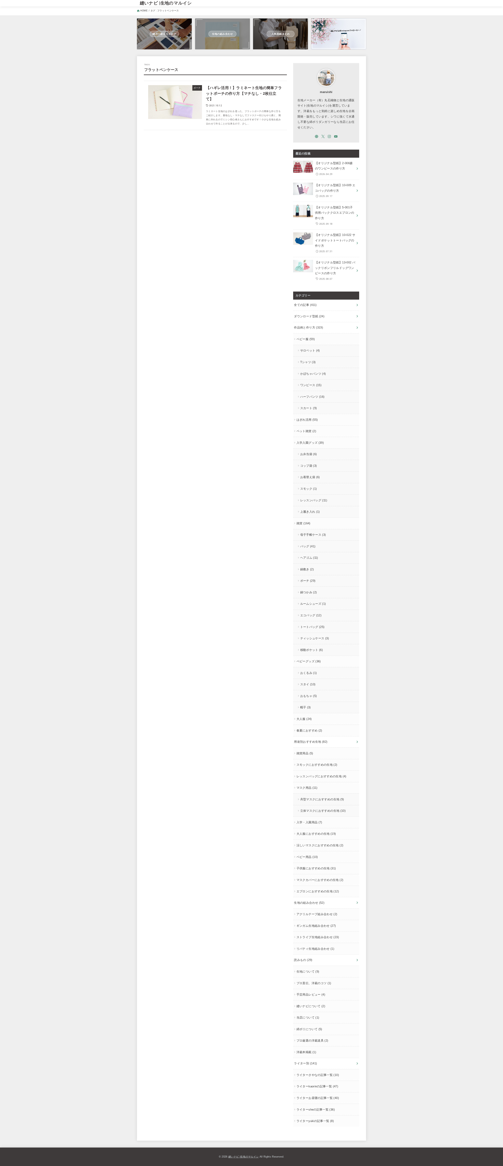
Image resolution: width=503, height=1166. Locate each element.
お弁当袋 (308, 454)
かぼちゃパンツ (313, 373)
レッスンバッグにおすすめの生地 (321, 776)
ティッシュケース (314, 638)
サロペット (310, 350)
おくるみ (308, 673)
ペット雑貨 (306, 431)
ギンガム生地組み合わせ (316, 925)
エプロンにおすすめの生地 (317, 891)
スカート (308, 408)
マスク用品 (307, 787)
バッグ (308, 546)
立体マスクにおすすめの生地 (323, 810)
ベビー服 (305, 339)
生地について (307, 971)
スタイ (308, 684)
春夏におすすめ (309, 730)
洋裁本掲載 (306, 1052)
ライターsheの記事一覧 (315, 1109)
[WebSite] (316, 136)
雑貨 (303, 523)
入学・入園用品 (309, 822)
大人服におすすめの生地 (316, 833)
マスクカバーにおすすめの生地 (319, 880)
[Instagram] (329, 136)
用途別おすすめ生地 (310, 741)
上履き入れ (310, 511)
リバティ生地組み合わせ (315, 948)
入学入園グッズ (310, 442)
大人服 (304, 719)
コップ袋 (308, 465)
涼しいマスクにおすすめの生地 (319, 845)
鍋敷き (307, 569)
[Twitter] (323, 136)
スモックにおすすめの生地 (316, 764)
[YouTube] (336, 136)
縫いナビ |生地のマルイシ (166, 3)
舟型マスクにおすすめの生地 (322, 799)
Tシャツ (308, 362)
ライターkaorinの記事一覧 (317, 1086)
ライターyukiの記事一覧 (315, 1121)
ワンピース (311, 385)
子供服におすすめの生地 (316, 868)
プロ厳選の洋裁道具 (312, 1040)
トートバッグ (312, 627)
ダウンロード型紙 (309, 316)
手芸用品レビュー (310, 994)
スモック (308, 488)
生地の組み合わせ (309, 902)
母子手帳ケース (313, 534)
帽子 (305, 707)
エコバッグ (311, 615)
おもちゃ (308, 696)
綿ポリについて (309, 1029)
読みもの (303, 960)
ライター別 (305, 1063)
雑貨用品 (304, 753)
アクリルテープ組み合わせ (316, 914)
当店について (307, 1017)
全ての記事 (305, 304)
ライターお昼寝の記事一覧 (317, 1098)
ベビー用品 (307, 857)
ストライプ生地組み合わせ (317, 937)
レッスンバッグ (313, 500)
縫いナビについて (310, 1006)
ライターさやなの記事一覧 (317, 1075)
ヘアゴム (309, 557)
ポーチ (308, 580)
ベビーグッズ (308, 661)
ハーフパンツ (312, 396)
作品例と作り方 (308, 327)
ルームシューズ (313, 603)
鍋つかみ (308, 592)
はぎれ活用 (307, 419)
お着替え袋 (310, 477)
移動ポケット (311, 650)
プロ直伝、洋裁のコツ (313, 983)
